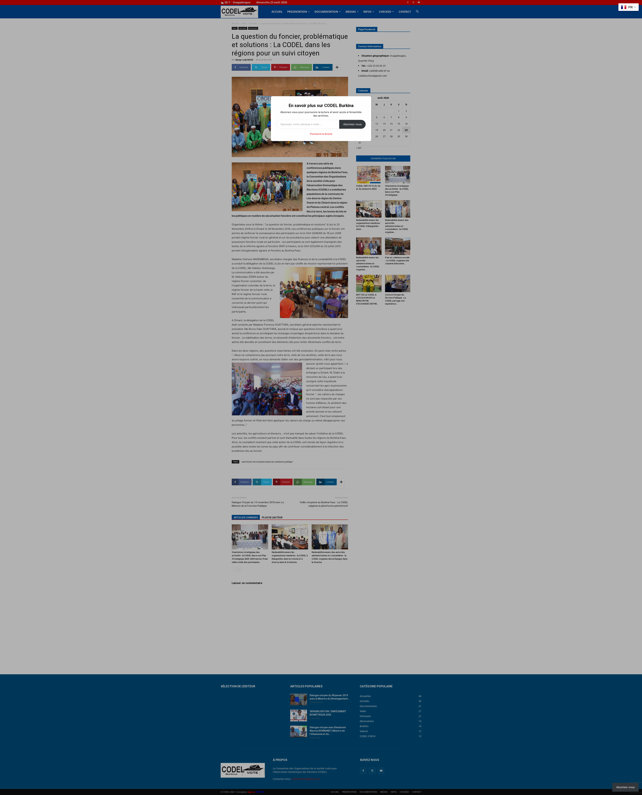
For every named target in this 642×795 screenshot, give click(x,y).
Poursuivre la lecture (321, 133)
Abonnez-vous (352, 124)
